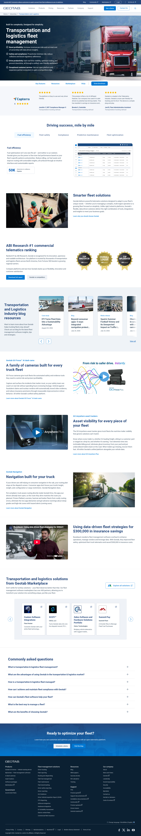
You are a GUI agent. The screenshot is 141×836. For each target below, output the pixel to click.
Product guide (81, 793)
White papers (74, 772)
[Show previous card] (41, 341)
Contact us (106, 794)
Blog (84, 2)
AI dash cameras (10, 776)
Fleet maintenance (43, 782)
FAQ (71, 790)
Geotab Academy (82, 811)
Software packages (11, 782)
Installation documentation (85, 799)
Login (118, 2)
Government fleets (10, 793)
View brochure (101, 84)
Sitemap (27, 829)
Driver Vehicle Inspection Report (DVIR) (49, 797)
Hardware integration (44, 806)
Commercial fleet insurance (46, 815)
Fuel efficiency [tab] (24, 135)
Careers (112, 776)
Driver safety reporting (44, 788)
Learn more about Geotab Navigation (19, 508)
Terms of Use (87, 829)
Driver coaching (42, 791)
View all (133, 341)
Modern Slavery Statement (72, 829)
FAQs (83, 84)
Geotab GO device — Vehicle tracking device (18, 769)
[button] (70, 667)
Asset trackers (9, 779)
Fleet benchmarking (44, 785)
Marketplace (106, 2)
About (105, 769)
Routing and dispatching (45, 776)
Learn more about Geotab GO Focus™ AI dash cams (24, 398)
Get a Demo (110, 8)
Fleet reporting (42, 772)
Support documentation (84, 796)
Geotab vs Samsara (109, 797)
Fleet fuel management (45, 779)
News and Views (108, 772)
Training (72, 782)
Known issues (74, 808)
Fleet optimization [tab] (115, 135)
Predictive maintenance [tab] (88, 135)
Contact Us (124, 8)
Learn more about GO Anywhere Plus (86, 454)
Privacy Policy (10, 829)
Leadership (106, 779)
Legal (59, 829)
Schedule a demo (62, 746)
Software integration (44, 803)
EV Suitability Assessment (46, 809)
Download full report (15, 277)
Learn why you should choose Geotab (86, 216)
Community (94, 2)
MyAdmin (106, 791)
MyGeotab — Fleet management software (17, 772)
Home (5, 14)
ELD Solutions (42, 794)
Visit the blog (78, 746)
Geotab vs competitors (37, 277)
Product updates (82, 805)
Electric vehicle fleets (44, 812)
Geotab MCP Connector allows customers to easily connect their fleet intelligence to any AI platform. (33, 2)
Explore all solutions (124, 586)
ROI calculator (74, 779)
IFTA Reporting (42, 800)
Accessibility (107, 788)
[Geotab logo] (12, 8)
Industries (13, 14)
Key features (40, 84)
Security (105, 785)
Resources (55, 84)
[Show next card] (48, 341)
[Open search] (135, 8)
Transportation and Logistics (29, 14)
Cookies (19, 829)
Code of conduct (115, 800)
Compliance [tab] (63, 135)
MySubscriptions (39, 829)
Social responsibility (109, 782)
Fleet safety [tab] (44, 135)
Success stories (75, 776)
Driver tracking (42, 769)
